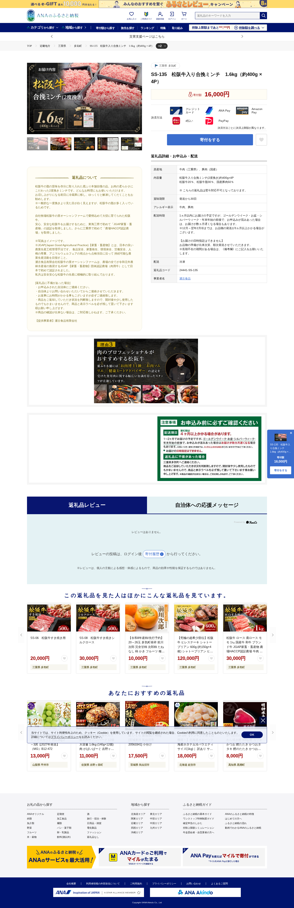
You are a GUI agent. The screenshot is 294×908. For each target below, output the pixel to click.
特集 (163, 28)
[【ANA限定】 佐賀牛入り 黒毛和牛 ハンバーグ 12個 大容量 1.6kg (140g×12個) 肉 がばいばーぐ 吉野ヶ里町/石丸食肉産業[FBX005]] (98, 715)
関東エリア (137, 818)
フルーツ (32, 832)
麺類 (59, 823)
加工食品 (62, 818)
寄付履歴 (152, 554)
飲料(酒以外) (64, 837)
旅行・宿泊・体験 (96, 818)
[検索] (263, 15)
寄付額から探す (105, 28)
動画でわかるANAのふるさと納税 (243, 827)
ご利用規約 (136, 883)
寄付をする (210, 140)
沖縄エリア (137, 832)
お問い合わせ (193, 883)
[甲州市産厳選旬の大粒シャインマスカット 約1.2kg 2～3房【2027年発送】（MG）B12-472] (49, 715)
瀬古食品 (185, 278)
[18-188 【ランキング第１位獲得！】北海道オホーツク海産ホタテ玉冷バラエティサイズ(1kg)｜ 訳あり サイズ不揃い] (196, 715)
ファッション (94, 832)
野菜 (29, 827)
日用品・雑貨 (94, 823)
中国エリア (156, 823)
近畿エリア (137, 823)
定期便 (60, 814)
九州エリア (156, 827)
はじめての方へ (233, 818)
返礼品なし (93, 837)
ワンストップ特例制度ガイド (198, 818)
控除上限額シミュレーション (198, 827)
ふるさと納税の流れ (236, 823)
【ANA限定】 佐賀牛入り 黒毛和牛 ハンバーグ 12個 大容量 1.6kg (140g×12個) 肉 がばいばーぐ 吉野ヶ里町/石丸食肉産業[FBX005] (96, 744)
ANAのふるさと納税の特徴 (239, 814)
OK (252, 734)
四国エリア (137, 827)
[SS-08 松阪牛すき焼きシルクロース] (98, 618)
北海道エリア (138, 814)
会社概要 (71, 883)
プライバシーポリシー (164, 883)
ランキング (147, 28)
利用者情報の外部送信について (103, 883)
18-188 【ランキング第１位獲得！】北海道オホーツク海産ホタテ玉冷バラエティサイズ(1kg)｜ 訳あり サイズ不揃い (195, 744)
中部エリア (156, 818)
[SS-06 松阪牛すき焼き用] (49, 618)
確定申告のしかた (192, 823)
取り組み (177, 28)
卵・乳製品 (63, 832)
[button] (52, 37)
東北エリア (156, 814)
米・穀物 (32, 837)
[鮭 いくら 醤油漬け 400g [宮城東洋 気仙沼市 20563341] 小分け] (147, 715)
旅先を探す (127, 28)
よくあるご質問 (219, 883)
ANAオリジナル (35, 814)
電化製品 (92, 827)
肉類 (29, 818)
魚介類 (30, 823)
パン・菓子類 (64, 827)
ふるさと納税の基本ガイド (197, 814)
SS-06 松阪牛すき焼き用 (48, 638)
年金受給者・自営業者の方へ (198, 832)
